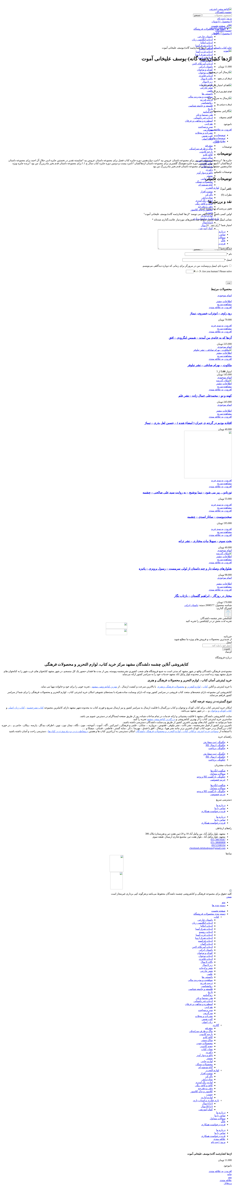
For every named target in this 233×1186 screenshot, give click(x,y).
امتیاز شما (225, 225)
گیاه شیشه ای (205, 184)
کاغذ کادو (208, 154)
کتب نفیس (207, 135)
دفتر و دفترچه (205, 206)
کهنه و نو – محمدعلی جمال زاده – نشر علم (205, 395)
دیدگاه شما (225, 248)
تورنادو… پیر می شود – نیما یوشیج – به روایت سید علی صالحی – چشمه (187, 492)
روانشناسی (207, 102)
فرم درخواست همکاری (213, 811)
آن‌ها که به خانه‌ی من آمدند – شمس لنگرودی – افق (200, 337)
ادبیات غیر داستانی (203, 117)
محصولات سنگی (204, 181)
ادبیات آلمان (206, 944)
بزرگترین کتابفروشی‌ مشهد (161, 719)
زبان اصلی (207, 138)
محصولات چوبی (204, 1043)
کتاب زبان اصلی (16, 707)
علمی (210, 90)
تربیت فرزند (206, 99)
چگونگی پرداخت (216, 748)
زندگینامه (208, 111)
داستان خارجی (205, 920)
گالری (216, 1025)
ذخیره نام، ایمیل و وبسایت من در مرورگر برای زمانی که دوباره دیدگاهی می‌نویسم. (185, 265)
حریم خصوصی (217, 779)
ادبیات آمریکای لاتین (202, 63)
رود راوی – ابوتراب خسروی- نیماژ (211, 313)
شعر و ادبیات (206, 968)
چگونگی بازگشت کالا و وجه (211, 776)
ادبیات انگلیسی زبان (202, 923)
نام (229, 254)
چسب (209, 1094)
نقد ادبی (208, 123)
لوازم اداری (207, 215)
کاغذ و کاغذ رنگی (204, 203)
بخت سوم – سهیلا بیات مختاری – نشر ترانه (205, 541)
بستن (229, 896)
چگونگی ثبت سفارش (214, 742)
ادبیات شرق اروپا (204, 54)
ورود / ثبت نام (218, 1142)
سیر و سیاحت (205, 126)
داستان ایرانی (206, 66)
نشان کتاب (207, 1049)
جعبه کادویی (206, 1046)
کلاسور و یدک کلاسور (202, 1091)
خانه (229, 47)
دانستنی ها (207, 93)
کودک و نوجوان (205, 69)
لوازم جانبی (207, 1061)
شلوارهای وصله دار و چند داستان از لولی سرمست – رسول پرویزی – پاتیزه (185, 568)
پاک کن (209, 194)
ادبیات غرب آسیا (204, 51)
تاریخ (210, 108)
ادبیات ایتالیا (207, 926)
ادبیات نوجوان (205, 72)
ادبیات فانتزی (206, 75)
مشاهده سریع (224, 304)
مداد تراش (207, 197)
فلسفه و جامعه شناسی (200, 105)
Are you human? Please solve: (216, 271)
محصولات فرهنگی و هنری (170, 686)
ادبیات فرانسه (205, 941)
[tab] (113, 135)
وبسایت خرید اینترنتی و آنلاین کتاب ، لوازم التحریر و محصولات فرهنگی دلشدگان (177, 731)
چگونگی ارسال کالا (215, 745)
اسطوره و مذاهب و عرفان (199, 120)
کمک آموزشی (205, 228)
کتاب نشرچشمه (35, 707)
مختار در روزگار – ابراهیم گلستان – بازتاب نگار (203, 596)
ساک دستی (207, 157)
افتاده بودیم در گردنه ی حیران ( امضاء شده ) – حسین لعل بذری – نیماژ (188, 423)
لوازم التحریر (212, 187)
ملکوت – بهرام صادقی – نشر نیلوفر (210, 365)
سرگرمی (208, 129)
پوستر (210, 175)
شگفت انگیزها (217, 770)
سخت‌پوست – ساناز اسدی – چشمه (209, 516)
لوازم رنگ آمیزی (204, 200)
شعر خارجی (206, 87)
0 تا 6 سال (207, 222)
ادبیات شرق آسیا (204, 929)
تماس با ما (219, 808)
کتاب (224, 47)
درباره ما (220, 805)
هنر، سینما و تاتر (204, 114)
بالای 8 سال (207, 78)
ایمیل (228, 259)
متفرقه (209, 145)
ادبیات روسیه (206, 932)
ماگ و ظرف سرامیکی (201, 148)
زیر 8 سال (207, 81)
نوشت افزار (206, 191)
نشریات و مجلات (204, 132)
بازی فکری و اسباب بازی (206, 1100)
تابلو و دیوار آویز (205, 172)
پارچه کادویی (206, 151)
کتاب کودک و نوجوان (221, 710)
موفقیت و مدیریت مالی (200, 96)
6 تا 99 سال (207, 1106)
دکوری (209, 169)
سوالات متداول (217, 773)
